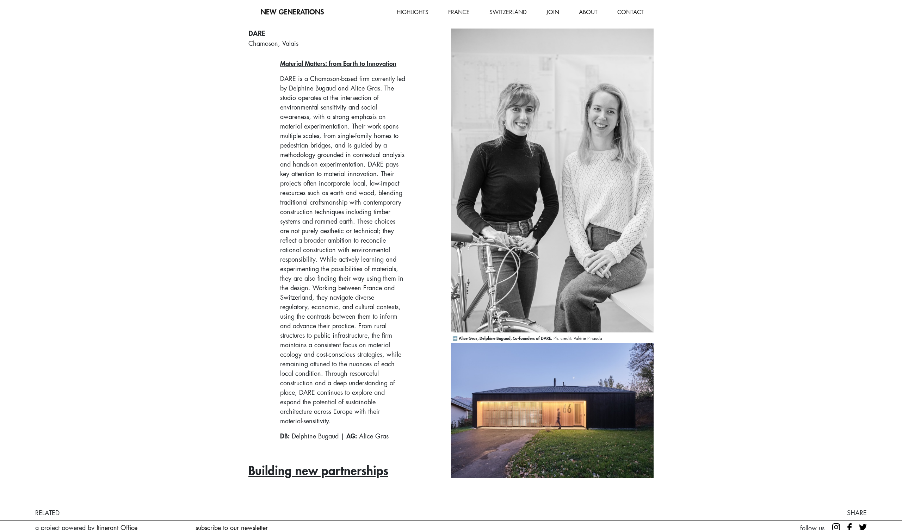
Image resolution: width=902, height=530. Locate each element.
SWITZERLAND (508, 12)
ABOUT (588, 12)
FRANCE (459, 12)
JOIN (552, 12)
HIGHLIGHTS (412, 12)
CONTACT (630, 12)
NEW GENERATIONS (292, 12)
